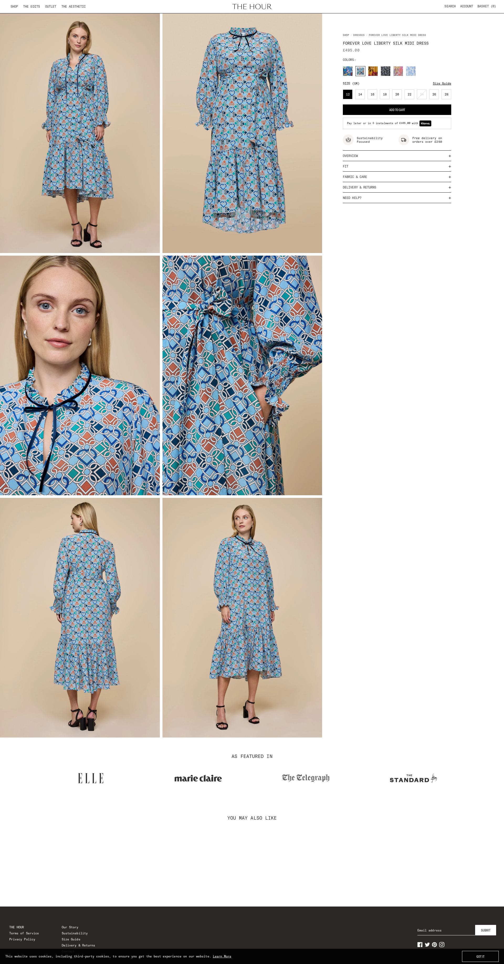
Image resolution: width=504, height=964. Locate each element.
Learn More (222, 956)
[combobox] (174, 480)
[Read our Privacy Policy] (337, 509)
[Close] (342, 420)
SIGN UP (252, 532)
